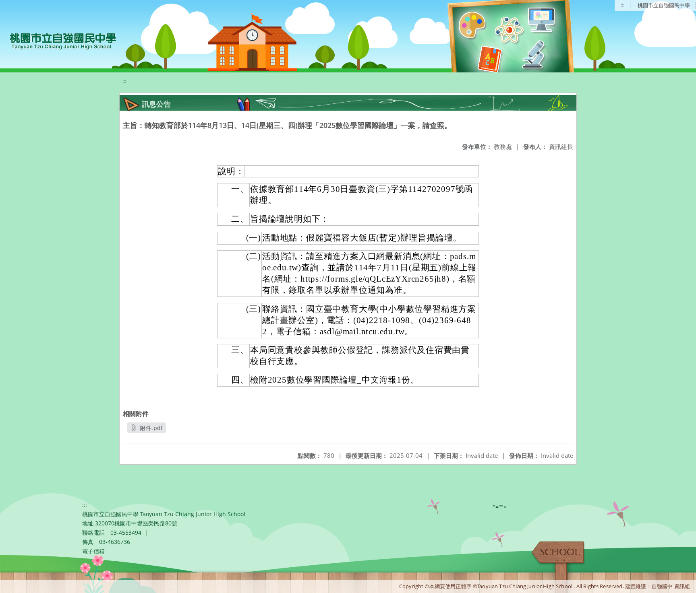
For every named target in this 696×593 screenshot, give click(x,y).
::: (622, 5)
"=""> (500, 507)
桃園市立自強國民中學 (664, 5)
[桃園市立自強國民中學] (59, 40)
